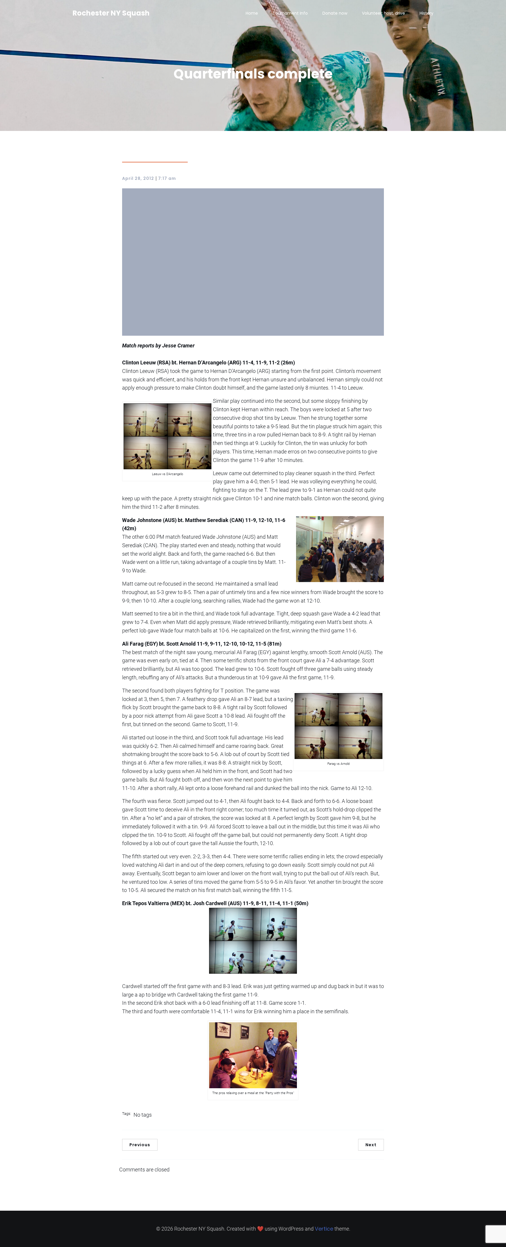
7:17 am (167, 178)
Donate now (334, 13)
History (426, 13)
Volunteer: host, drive (383, 13)
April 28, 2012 (138, 178)
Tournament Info (290, 13)
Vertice (324, 1228)
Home (252, 13)
